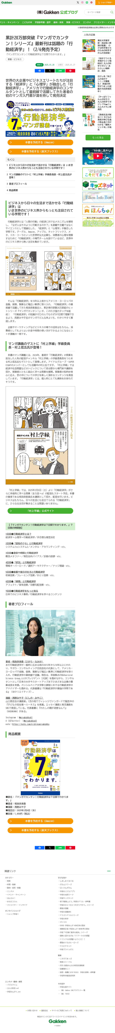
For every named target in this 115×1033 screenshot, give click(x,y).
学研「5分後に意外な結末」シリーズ (74, 932)
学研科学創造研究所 (67, 975)
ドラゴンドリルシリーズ (69, 915)
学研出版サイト (66, 987)
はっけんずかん (66, 888)
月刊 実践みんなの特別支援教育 (72, 965)
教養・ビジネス (73, 22)
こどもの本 (27, 22)
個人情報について (82, 1010)
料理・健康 (11, 884)
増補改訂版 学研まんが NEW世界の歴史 (74, 929)
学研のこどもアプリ (67, 891)
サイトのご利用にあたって (62, 1010)
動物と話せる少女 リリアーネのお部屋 (74, 935)
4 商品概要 (12, 190)
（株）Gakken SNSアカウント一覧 (72, 990)
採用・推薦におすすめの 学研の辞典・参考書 (77, 972)
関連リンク (10, 871)
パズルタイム (12, 985)
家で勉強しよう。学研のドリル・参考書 (75, 901)
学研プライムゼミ (66, 949)
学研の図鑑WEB (65, 912)
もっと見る (98, 137)
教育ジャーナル (66, 962)
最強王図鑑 (64, 908)
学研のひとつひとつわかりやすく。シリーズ (77, 905)
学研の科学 (64, 918)
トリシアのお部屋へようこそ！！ (72, 939)
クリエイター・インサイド (17, 905)
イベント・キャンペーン (16, 894)
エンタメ (87, 22)
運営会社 (44, 1010)
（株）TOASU (64, 994)
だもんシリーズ (66, 884)
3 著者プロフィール (17, 184)
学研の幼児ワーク (66, 894)
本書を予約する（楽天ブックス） (40, 151)
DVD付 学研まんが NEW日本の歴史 (72, 925)
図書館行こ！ (65, 969)
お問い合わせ (32, 1010)
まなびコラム (12, 901)
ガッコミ (63, 922)
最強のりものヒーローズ (69, 942)
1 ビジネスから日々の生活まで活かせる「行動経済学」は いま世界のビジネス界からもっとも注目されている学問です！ (40, 166)
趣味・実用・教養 (14, 888)
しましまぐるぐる (66, 881)
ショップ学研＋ (13, 914)
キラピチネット (66, 946)
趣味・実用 (58, 22)
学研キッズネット (66, 898)
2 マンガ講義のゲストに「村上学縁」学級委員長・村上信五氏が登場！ (39, 175)
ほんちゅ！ (11, 898)
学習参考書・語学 (43, 22)
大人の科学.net (13, 988)
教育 (9, 881)
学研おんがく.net (14, 991)
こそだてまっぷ (66, 958)
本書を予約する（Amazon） (40, 142)
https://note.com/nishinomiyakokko (30, 724)
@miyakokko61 (26, 717)
